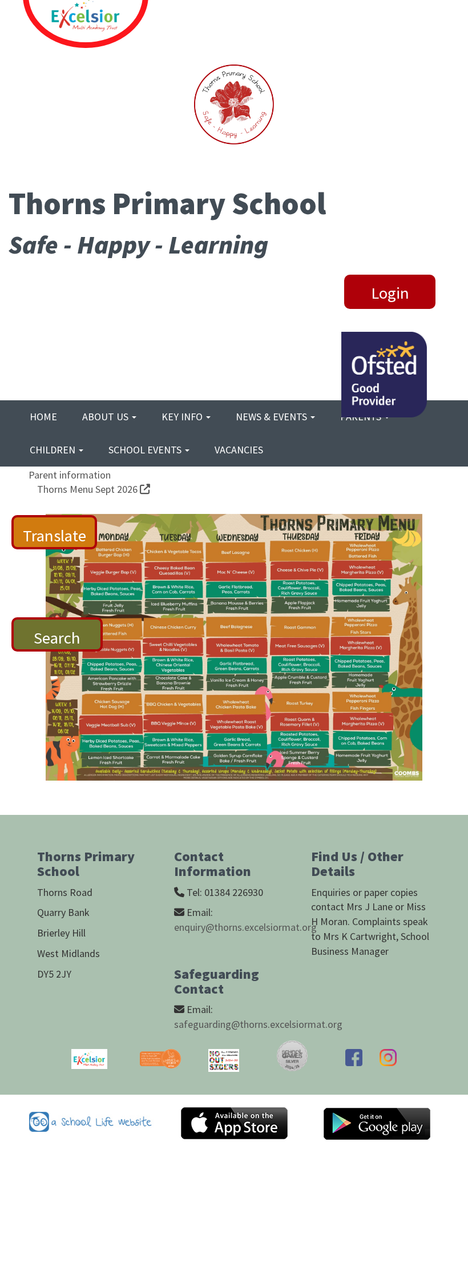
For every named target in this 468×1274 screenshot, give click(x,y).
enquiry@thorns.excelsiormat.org (245, 927)
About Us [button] (106, 416)
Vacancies (239, 449)
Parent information (70, 474)
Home (43, 416)
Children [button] (54, 449)
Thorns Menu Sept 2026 (88, 489)
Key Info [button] (183, 416)
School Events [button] (146, 449)
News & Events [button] (272, 416)
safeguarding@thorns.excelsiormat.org (258, 1024)
